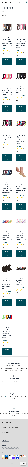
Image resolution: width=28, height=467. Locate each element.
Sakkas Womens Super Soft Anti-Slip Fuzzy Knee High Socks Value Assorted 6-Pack (7, 90)
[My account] (22, 2)
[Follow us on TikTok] (17, 448)
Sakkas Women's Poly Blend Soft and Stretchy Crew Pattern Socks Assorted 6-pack (21, 138)
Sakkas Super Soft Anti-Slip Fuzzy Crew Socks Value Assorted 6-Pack (7, 235)
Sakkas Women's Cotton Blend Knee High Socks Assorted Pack (7, 136)
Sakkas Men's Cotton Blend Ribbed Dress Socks (20, 89)
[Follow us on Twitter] (6, 448)
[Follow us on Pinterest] (11, 448)
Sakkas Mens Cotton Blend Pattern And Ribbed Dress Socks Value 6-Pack (6, 283)
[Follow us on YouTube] (14, 448)
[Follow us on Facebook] (3, 448)
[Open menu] (2, 2)
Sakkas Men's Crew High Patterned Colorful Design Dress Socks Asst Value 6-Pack (7, 187)
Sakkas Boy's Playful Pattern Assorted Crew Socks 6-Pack (20, 281)
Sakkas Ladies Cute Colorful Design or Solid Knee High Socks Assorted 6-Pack (7, 41)
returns (6, 396)
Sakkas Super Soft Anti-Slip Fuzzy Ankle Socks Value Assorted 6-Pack (21, 235)
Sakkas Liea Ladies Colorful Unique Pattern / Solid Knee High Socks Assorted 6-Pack (21, 42)
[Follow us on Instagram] (8, 448)
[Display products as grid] (23, 15)
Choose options (7, 61)
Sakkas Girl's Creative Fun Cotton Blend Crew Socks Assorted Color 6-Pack (6, 332)
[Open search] (19, 2)
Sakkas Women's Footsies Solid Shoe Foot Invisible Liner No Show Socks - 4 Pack (21, 187)
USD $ (4, 440)
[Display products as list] (25, 15)
